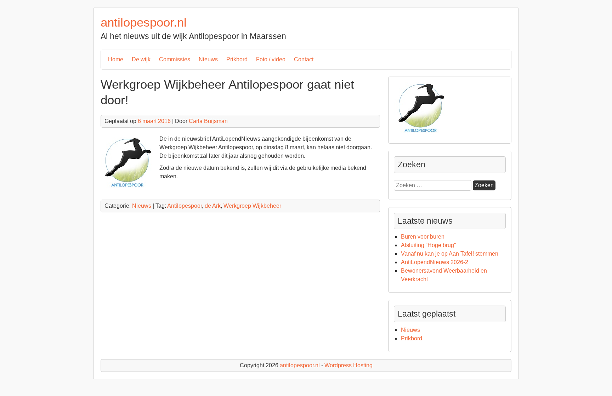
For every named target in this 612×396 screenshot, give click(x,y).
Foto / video (270, 59)
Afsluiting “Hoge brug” (428, 245)
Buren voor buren (422, 237)
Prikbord (237, 59)
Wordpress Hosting (348, 365)
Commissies (174, 59)
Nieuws (208, 59)
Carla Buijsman (208, 121)
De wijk (141, 59)
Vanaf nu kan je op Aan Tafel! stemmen (449, 254)
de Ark (213, 206)
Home (115, 59)
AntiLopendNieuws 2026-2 (434, 262)
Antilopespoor (184, 206)
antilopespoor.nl (144, 22)
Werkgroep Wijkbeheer (252, 206)
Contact (303, 59)
